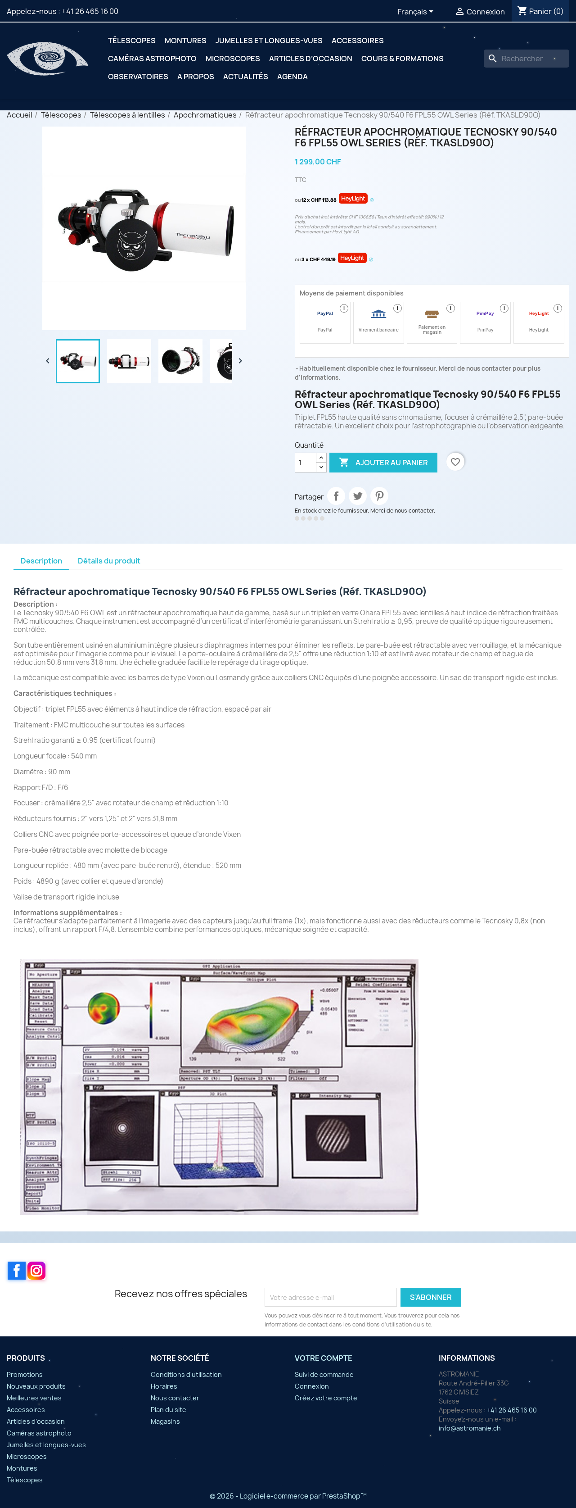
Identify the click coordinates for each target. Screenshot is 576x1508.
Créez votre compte (326, 1398)
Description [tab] (41, 561)
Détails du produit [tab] (109, 561)
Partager (336, 496)
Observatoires (138, 77)
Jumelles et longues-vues (269, 40)
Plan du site (168, 1409)
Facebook (17, 1271)
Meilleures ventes (34, 1398)
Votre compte (323, 1358)
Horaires (164, 1386)
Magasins (165, 1421)
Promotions (25, 1374)
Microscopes (233, 59)
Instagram (36, 1271)
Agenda (292, 77)
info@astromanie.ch (470, 1428)
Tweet (358, 496)
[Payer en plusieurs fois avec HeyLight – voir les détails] (372, 200)
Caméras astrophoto (152, 59)
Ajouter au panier (383, 462)
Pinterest (379, 496)
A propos (195, 77)
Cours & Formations (402, 59)
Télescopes (132, 40)
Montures (186, 40)
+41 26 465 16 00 (90, 11)
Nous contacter (175, 1398)
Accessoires (358, 40)
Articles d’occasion (310, 59)
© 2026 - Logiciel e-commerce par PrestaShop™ (288, 1496)
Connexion (312, 1386)
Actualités (245, 77)
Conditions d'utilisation (186, 1374)
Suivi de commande (324, 1374)
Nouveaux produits (36, 1386)
